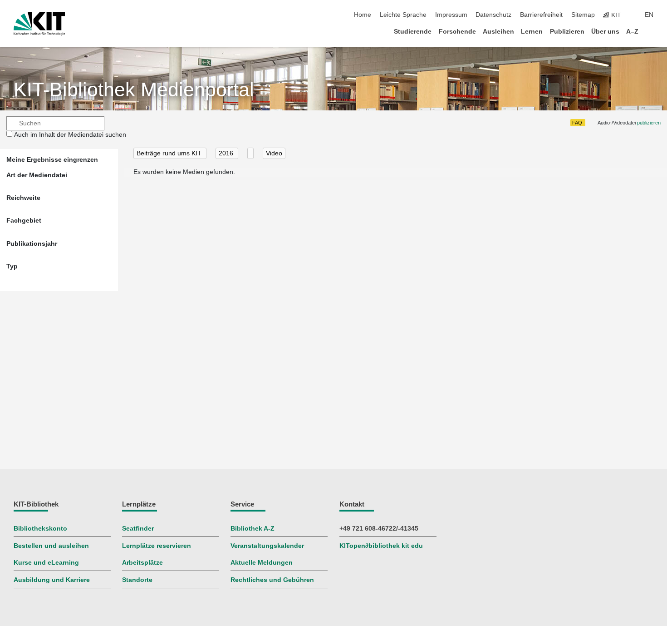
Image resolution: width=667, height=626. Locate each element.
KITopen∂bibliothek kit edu (381, 545)
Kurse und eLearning (46, 562)
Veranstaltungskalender (267, 545)
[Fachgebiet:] (250, 153)
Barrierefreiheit (541, 14)
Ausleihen (498, 31)
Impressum (451, 14)
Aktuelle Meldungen (262, 562)
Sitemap (583, 14)
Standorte (137, 579)
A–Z (632, 31)
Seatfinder (138, 528)
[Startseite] (650, 31)
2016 (227, 153)
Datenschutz (493, 14)
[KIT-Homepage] (39, 23)
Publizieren (567, 31)
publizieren (649, 122)
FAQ (577, 122)
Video (274, 153)
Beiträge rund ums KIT (170, 153)
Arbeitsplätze (142, 562)
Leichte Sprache (403, 14)
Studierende (413, 31)
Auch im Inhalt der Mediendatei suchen (70, 134)
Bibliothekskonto (40, 528)
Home (362, 14)
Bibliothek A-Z (253, 528)
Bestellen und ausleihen (51, 545)
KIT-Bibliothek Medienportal (134, 89)
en (649, 14)
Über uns (605, 31)
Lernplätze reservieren (156, 545)
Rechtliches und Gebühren (272, 579)
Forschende (457, 31)
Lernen (532, 31)
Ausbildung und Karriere (52, 579)
